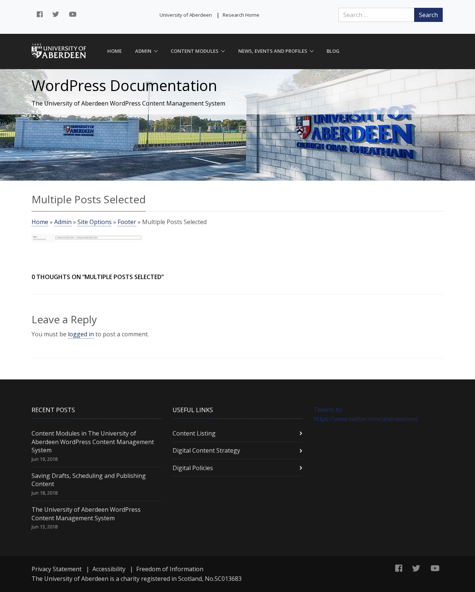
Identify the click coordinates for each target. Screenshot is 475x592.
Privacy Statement (57, 569)
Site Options (95, 222)
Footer (127, 222)
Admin (143, 51)
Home (114, 51)
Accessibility (108, 569)
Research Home (241, 15)
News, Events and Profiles (272, 51)
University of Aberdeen (186, 15)
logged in (81, 334)
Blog (333, 51)
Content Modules (195, 51)
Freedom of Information (169, 569)
